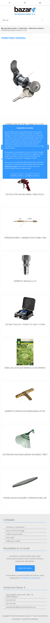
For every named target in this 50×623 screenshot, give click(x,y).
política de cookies (11, 166)
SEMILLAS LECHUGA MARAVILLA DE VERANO (24, 367)
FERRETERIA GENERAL (36, 28)
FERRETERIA (23, 28)
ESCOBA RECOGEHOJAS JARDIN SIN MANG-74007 (25, 454)
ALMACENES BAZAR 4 (10, 28)
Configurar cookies (32, 175)
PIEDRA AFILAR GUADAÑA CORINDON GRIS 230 (24, 498)
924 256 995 (11, 600)
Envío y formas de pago (15, 530)
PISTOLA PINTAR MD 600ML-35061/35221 (25, 194)
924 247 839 (11, 603)
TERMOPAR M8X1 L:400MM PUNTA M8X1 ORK (25, 237)
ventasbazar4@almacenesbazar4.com (21, 607)
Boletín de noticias (25, 568)
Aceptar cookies (17, 175)
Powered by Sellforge (29, 619)
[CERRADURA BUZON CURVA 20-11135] (25, 80)
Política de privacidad (14, 534)
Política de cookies (13, 541)
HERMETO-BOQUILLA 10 (25, 281)
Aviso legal (10, 537)
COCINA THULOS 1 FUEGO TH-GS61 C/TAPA (25, 324)
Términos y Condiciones (30, 578)
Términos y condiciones (15, 527)
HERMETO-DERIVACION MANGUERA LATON (25, 411)
